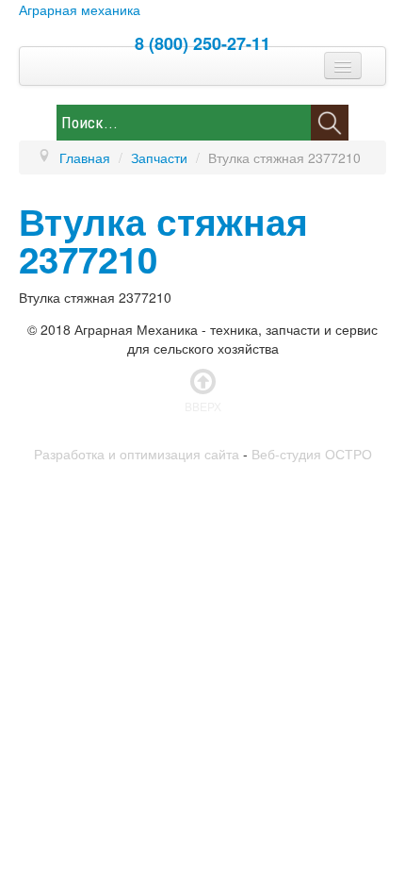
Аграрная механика (79, 9)
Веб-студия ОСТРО (311, 453)
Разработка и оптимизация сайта (136, 453)
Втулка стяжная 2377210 (163, 240)
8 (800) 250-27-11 (202, 43)
